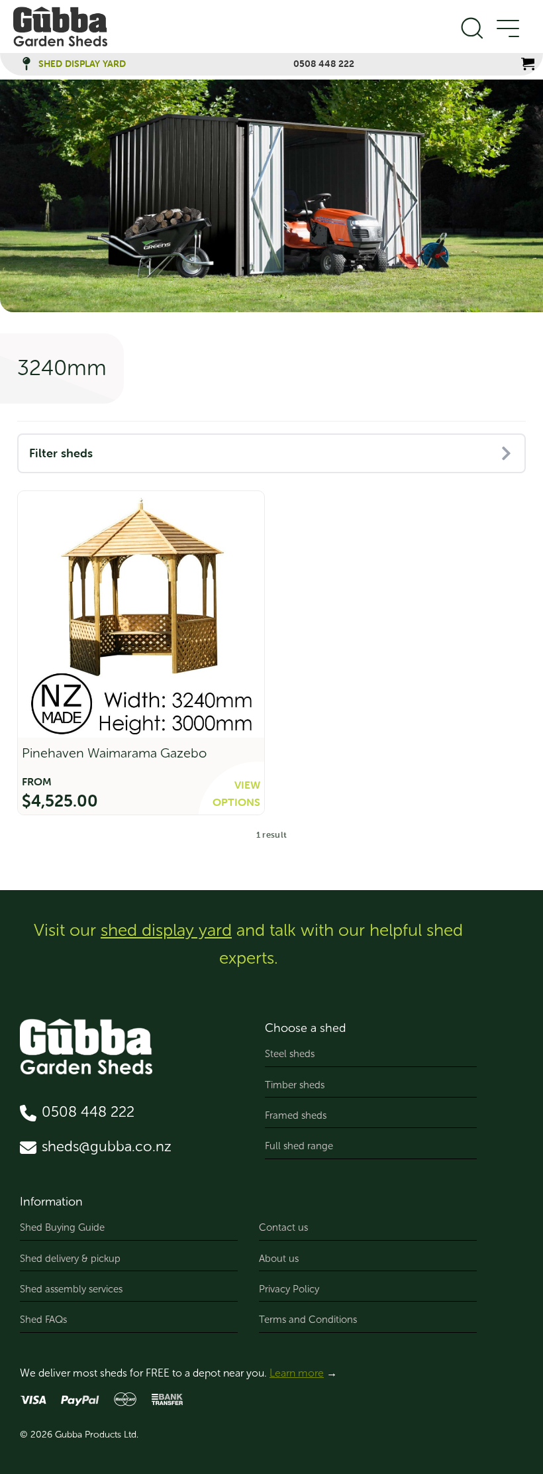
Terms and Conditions (308, 1319)
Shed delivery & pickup (70, 1258)
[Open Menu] (507, 29)
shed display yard (166, 930)
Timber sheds (294, 1085)
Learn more (297, 1373)
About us (279, 1258)
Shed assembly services (71, 1289)
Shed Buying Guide (62, 1227)
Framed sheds (295, 1115)
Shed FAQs (43, 1319)
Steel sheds (290, 1054)
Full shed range (299, 1146)
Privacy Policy (289, 1289)
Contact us (283, 1227)
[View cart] (527, 63)
